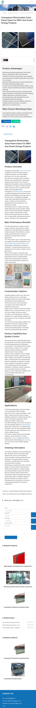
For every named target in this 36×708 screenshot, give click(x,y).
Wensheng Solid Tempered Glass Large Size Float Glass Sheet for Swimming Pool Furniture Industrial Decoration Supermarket (18, 586)
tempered (15, 438)
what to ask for (8, 523)
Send (11, 537)
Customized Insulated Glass (13, 678)
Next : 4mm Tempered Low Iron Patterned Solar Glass (18, 494)
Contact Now (7, 121)
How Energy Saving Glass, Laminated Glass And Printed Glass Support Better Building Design (12, 625)
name (6, 508)
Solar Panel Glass (13, 12)
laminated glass (11, 243)
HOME (4, 12)
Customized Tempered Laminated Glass (16, 607)
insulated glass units (22, 243)
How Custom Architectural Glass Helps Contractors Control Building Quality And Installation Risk (12, 622)
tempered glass (26, 424)
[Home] (2, 2)
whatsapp (7, 518)
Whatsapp (17, 121)
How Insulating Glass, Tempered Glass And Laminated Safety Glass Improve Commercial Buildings (12, 627)
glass (12, 176)
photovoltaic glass (17, 191)
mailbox (7, 513)
